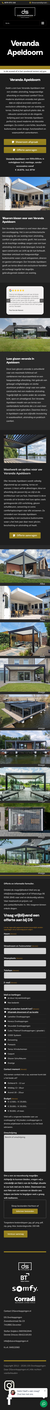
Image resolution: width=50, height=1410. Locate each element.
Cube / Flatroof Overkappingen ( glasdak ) (26, 1030)
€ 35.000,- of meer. (16, 1111)
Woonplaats (13, 958)
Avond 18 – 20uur (16, 1092)
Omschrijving (10, 1132)
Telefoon (11, 970)
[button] (8, 301)
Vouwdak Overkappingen (19, 1026)
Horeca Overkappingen (18, 1021)
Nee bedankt (13, 1002)
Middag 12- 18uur (16, 1088)
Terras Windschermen (17, 1049)
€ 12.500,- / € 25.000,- (17, 1101)
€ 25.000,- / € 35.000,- (17, 1106)
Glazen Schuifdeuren (17, 1058)
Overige (11, 1063)
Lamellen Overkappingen (19, 1016)
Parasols (11, 1044)
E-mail (10, 982)
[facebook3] (9, 1381)
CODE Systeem (14, 1035)
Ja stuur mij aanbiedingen (19, 998)
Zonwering (12, 1040)
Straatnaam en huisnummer (21, 946)
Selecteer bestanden (25, 1211)
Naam (10, 933)
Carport (11, 1054)
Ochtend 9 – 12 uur (16, 1083)
